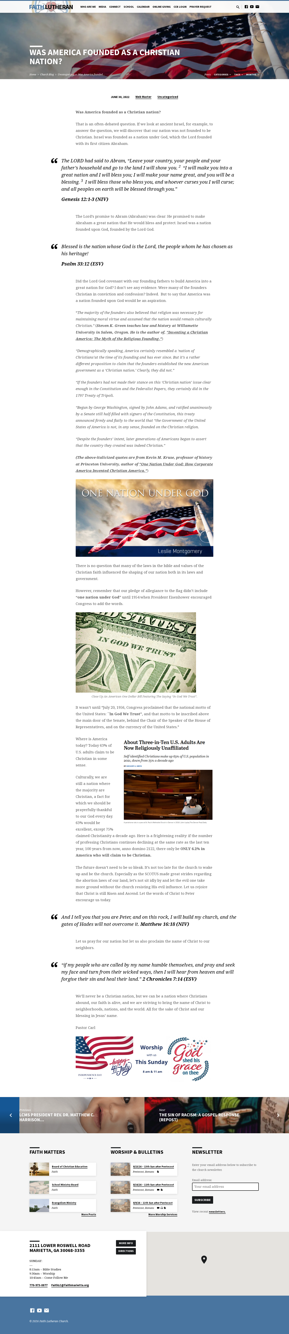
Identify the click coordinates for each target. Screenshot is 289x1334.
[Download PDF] (158, 1171)
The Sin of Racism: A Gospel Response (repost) (199, 1117)
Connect (115, 6)
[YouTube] (252, 6)
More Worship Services (162, 1214)
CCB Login (180, 6)
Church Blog (47, 74)
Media (102, 6)
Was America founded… (91, 74)
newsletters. (217, 1211)
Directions (126, 1251)
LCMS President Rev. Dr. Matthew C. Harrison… (56, 1117)
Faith (51, 7)
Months (251, 74)
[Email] (257, 6)
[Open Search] (238, 7)
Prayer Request (201, 6)
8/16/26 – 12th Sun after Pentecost (153, 1184)
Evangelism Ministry (64, 1202)
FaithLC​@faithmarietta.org (70, 1285)
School (129, 6)
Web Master (143, 97)
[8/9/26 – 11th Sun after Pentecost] (120, 1205)
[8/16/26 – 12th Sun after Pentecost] (120, 1187)
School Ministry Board (65, 1184)
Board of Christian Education (69, 1166)
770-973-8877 (38, 1285)
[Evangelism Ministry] (39, 1205)
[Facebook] (246, 6)
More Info (126, 1243)
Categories (221, 74)
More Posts (88, 1214)
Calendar (143, 6)
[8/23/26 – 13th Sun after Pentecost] (120, 1169)
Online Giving (162, 6)
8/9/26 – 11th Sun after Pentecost (153, 1202)
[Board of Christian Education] (39, 1169)
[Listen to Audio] (161, 1208)
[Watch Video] (158, 1190)
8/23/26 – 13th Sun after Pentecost (153, 1166)
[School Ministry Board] (39, 1187)
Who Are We (88, 6)
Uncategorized (66, 74)
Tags (237, 74)
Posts (207, 74)
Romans (149, 1171)
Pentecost (138, 1171)
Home (32, 74)
